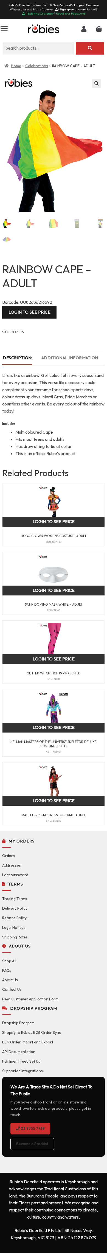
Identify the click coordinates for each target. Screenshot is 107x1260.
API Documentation (18, 1051)
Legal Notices (14, 927)
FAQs (6, 970)
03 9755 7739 (32, 1128)
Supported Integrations (22, 1070)
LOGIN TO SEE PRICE (29, 312)
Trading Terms (14, 898)
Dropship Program (18, 1022)
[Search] (90, 48)
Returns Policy (14, 917)
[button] (96, 83)
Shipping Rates (15, 937)
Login (83, 29)
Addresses (11, 865)
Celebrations (36, 65)
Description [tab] (17, 357)
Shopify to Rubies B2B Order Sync (31, 1032)
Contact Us (12, 989)
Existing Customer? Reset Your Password (56, 13)
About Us (10, 979)
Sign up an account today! (77, 9)
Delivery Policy (14, 908)
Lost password (15, 874)
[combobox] (38, 48)
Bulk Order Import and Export (27, 1042)
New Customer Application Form (30, 999)
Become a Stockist (32, 1143)
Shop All (9, 960)
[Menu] (4, 28)
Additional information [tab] (69, 357)
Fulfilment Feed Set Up (21, 1061)
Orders (8, 855)
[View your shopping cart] (99, 29)
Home (16, 65)
